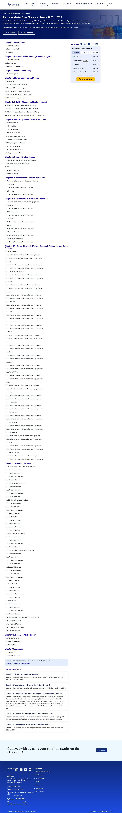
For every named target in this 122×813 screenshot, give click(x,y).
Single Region (78, 60)
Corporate (95, 52)
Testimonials (39, 788)
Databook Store (40, 775)
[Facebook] (89, 44)
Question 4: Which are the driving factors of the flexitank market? (29, 714)
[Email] (93, 44)
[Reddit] (97, 44)
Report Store (34, 5)
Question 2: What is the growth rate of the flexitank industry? (28, 685)
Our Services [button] (67, 3)
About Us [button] (99, 3)
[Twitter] (85, 44)
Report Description (27, 32)
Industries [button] (55, 3)
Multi (85, 52)
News (37, 785)
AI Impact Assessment (44, 5)
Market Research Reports (43, 771)
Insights (38, 781)
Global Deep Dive (78, 57)
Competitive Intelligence (80, 68)
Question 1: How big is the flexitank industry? (22, 674)
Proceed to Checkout (86, 79)
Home (26, 3)
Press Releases (40, 778)
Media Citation (40, 791)
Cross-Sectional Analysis (81, 72)
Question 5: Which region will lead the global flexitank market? (28, 725)
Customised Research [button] (83, 3)
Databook (76, 64)
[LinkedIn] (81, 44)
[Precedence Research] (13, 5)
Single (77, 52)
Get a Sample (11, 32)
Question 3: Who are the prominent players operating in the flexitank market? (34, 694)
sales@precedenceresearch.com (18, 663)
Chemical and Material (14, 13)
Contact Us (109, 5)
